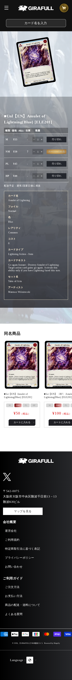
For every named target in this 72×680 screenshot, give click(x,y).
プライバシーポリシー (19, 557)
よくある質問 (14, 614)
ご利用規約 (12, 539)
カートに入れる (22, 422)
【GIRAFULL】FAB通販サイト (31, 643)
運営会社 (11, 530)
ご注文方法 (12, 587)
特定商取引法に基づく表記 (22, 548)
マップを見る (23, 511)
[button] (36, 665)
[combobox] (36, 23)
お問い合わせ (14, 566)
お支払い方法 (14, 596)
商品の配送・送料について (22, 604)
